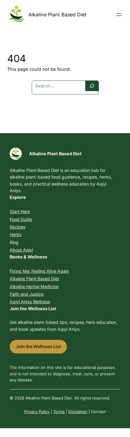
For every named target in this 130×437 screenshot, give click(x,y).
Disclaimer (77, 411)
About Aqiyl (21, 249)
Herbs (15, 234)
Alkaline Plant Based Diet (57, 15)
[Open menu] (119, 14)
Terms (59, 411)
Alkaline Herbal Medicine (34, 286)
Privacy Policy (37, 411)
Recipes (17, 226)
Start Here (20, 211)
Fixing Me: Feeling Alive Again (39, 271)
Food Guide (21, 219)
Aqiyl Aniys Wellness (30, 301)
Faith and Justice (27, 294)
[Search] (92, 86)
